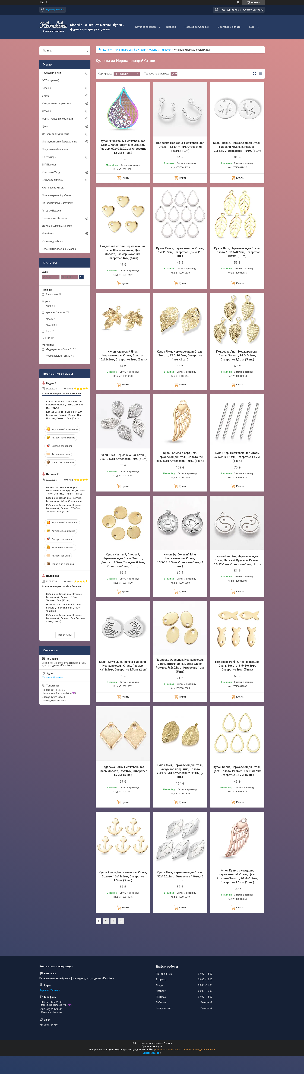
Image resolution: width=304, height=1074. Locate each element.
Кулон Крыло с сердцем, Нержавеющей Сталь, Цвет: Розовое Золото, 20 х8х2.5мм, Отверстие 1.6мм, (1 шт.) (237, 876)
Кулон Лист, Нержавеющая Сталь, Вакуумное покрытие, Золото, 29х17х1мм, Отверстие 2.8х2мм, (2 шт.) (180, 771)
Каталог (108, 49)
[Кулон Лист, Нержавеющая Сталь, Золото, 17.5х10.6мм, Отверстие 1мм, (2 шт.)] (180, 320)
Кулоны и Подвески (160, 49)
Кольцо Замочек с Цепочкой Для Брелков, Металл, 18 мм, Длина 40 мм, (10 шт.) (64, 404)
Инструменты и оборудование (59, 141)
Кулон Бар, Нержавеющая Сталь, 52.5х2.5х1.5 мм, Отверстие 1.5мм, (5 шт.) (237, 457)
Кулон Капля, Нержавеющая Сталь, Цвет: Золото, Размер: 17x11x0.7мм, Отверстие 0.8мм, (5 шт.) (237, 771)
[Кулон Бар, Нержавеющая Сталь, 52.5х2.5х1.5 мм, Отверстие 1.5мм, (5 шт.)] (237, 421)
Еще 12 (49, 338)
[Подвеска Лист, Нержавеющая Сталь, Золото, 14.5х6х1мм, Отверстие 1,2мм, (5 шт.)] (237, 320)
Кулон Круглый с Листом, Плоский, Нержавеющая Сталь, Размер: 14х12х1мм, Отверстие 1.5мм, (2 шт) (122, 665)
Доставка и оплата (228, 26)
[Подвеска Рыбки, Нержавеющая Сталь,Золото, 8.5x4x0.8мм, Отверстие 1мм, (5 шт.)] (237, 628)
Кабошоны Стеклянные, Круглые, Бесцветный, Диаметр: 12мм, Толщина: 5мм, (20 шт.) (64, 597)
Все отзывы (65, 634)
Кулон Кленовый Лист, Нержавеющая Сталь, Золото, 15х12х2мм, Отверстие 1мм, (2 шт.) (123, 355)
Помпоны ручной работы (56, 195)
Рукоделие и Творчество (56, 103)
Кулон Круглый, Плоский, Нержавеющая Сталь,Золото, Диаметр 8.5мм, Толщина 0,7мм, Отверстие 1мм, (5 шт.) (123, 560)
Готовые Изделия (52, 210)
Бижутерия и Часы (52, 179)
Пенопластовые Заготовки (57, 202)
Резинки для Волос (53, 241)
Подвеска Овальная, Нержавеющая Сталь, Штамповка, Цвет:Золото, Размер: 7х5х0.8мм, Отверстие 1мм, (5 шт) (180, 665)
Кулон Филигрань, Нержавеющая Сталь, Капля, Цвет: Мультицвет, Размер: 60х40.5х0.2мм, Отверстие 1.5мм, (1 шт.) (123, 146)
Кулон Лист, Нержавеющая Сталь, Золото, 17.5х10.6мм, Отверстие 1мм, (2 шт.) (180, 355)
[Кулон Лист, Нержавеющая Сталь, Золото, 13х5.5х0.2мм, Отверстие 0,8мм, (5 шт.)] (237, 214)
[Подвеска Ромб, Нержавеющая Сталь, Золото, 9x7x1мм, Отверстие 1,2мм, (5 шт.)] (123, 733)
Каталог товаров (145, 26)
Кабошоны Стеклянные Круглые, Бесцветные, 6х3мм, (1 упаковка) (64, 499)
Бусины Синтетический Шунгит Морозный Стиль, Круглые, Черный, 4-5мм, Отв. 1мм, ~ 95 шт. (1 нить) (65, 490)
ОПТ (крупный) (50, 80)
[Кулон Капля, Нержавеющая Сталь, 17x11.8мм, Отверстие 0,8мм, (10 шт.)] (180, 214)
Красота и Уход (51, 172)
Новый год (48, 233)
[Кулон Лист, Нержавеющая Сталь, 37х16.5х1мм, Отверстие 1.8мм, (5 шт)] (180, 839)
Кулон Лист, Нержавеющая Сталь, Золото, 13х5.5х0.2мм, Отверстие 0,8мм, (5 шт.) (237, 252)
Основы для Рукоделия (55, 134)
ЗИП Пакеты (49, 164)
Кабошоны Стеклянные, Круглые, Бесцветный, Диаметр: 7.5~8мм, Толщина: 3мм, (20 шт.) (64, 508)
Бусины (46, 88)
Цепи (45, 126)
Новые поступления (197, 26)
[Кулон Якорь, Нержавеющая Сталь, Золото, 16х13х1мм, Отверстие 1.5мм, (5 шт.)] (123, 839)
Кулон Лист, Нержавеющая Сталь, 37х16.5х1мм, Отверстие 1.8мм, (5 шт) (180, 876)
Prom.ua (168, 1043)
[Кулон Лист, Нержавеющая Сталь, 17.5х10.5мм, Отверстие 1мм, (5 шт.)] (123, 421)
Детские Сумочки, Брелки (57, 225)
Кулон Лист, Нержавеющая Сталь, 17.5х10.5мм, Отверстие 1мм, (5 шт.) (122, 457)
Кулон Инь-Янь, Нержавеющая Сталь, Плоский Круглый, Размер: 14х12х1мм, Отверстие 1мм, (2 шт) (237, 560)
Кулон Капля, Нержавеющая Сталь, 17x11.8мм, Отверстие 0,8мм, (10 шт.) (180, 252)
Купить (125, 178)
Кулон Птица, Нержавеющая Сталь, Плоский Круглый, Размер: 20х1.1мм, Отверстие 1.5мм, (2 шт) (237, 146)
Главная (171, 26)
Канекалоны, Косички (54, 218)
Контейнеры (49, 157)
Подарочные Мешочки (55, 149)
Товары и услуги (51, 72)
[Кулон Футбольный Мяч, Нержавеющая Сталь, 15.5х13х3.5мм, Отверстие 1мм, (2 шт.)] (180, 523)
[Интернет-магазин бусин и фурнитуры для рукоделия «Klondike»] (53, 27)
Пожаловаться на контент (168, 1049)
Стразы (46, 111)
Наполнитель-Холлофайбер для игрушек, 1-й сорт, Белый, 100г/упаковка (63, 607)
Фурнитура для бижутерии (130, 49)
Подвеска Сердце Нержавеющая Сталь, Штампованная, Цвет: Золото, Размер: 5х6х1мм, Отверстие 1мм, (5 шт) (122, 252)
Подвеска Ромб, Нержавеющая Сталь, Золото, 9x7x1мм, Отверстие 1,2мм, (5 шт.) (123, 771)
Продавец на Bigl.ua (152, 1046)
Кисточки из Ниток (53, 187)
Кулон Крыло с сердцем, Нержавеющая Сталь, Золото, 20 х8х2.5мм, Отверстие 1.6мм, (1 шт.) (180, 457)
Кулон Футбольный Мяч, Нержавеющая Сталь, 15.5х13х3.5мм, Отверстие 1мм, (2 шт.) (180, 560)
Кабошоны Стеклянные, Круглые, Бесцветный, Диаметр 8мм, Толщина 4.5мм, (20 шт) (66, 618)
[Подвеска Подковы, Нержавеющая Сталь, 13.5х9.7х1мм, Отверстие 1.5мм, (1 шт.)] (180, 109)
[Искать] (86, 50)
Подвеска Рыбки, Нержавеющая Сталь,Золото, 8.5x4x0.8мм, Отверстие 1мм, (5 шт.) (237, 665)
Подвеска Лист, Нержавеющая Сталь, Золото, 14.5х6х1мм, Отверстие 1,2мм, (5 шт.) (237, 355)
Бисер (45, 95)
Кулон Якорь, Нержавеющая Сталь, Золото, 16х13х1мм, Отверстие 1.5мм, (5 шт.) (123, 876)
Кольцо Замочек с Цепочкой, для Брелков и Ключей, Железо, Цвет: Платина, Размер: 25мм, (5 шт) (64, 415)
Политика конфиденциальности (199, 1049)
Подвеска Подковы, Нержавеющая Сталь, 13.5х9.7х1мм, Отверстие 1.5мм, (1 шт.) (180, 146)
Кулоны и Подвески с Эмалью (59, 249)
